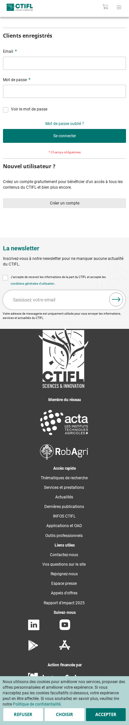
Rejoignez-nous (64, 574)
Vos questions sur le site (64, 564)
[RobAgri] (64, 458)
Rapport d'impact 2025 (64, 603)
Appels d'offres (64, 593)
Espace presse (64, 583)
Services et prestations (64, 487)
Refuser (23, 714)
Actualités (64, 497)
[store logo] (27, 7)
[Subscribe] (116, 299)
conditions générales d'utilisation (33, 283)
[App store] (64, 649)
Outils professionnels (64, 535)
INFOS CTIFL (64, 516)
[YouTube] (65, 628)
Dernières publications (64, 506)
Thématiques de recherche (64, 478)
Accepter (105, 714)
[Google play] (33, 649)
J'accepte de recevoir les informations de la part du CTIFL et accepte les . (58, 280)
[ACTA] (64, 436)
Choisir (64, 714)
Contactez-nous (64, 554)
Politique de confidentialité (37, 704)
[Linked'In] (33, 629)
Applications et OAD (64, 525)
